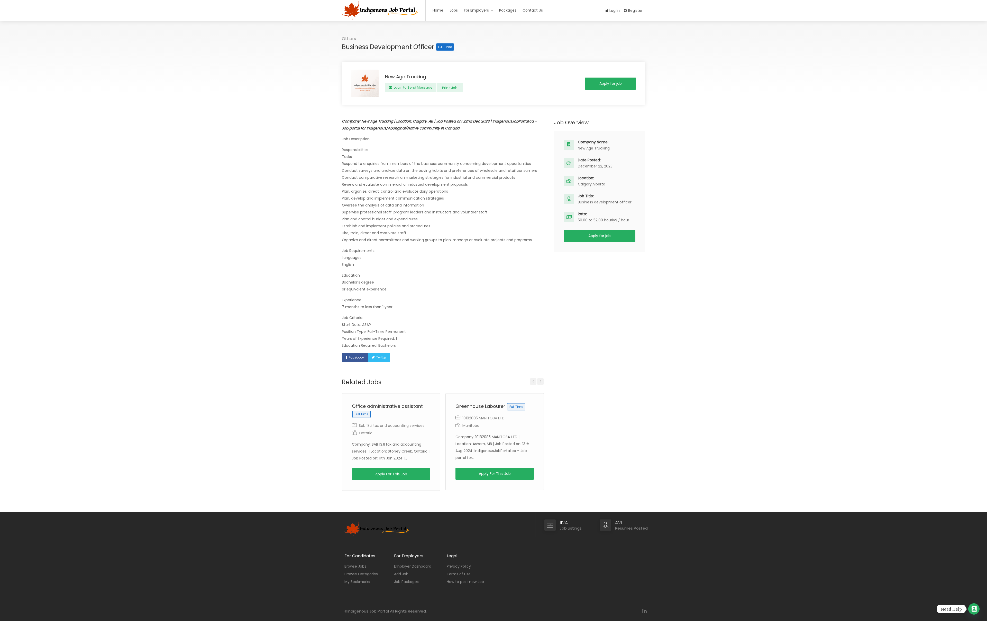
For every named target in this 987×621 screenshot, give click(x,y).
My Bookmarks (357, 581)
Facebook (356, 357)
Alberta (598, 184)
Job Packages (406, 581)
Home (438, 10)
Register (635, 10)
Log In (614, 10)
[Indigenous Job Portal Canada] (380, 22)
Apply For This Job (391, 474)
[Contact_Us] (974, 609)
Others (349, 39)
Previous (533, 381)
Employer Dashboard (412, 566)
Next (540, 381)
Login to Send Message (413, 87)
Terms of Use (459, 574)
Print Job (450, 87)
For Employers (476, 10)
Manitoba (470, 425)
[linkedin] (644, 611)
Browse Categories (361, 574)
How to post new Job (465, 581)
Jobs (454, 10)
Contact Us (533, 10)
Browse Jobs (355, 566)
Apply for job (610, 83)
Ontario (365, 433)
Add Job (401, 574)
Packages (507, 10)
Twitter (381, 357)
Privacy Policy (459, 566)
